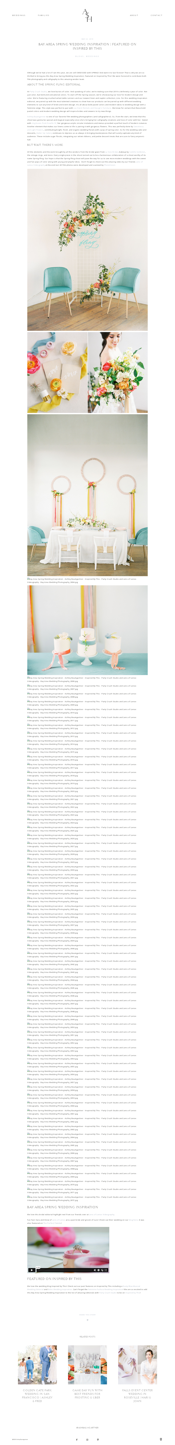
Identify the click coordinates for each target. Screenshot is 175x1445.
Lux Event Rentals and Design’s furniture (92, 108)
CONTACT (157, 15)
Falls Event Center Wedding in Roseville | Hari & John (137, 1374)
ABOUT (134, 15)
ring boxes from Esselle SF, (44, 123)
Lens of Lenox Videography (101, 1214)
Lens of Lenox (58, 1220)
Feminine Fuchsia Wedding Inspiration (105, 1289)
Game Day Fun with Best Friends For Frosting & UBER (87, 1374)
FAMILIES (44, 15)
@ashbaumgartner (87, 1428)
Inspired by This (132, 1293)
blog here (133, 1220)
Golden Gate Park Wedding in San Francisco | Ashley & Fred (37, 1374)
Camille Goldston (137, 152)
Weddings (93, 56)
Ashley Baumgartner (36, 116)
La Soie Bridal (111, 152)
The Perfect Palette (52, 1223)
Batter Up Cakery (44, 133)
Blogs (79, 56)
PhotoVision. (110, 165)
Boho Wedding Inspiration (60, 1289)
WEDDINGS (19, 15)
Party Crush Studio (38, 91)
